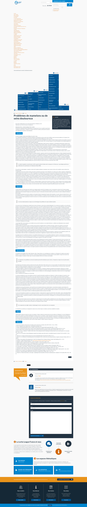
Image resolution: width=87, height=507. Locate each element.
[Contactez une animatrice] (49, 444)
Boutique (15, 62)
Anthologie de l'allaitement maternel (19, 52)
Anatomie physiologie (17, 31)
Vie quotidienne (16, 38)
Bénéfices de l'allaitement (17, 32)
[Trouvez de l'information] (58, 452)
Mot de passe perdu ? (56, 9)
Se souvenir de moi (56, 8)
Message (31, 410)
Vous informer (16, 24)
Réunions (15, 57)
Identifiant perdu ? (56, 10)
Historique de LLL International (18, 21)
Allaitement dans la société (17, 35)
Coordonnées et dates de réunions (64, 479)
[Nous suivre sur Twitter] (50, 5)
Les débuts (15, 34)
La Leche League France (17, 18)
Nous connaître (16, 15)
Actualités (15, 29)
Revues (15, 65)
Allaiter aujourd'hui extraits (18, 43)
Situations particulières (17, 36)
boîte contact (62, 400)
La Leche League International (18, 19)
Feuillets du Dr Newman (17, 45)
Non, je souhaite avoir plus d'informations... (59, 505)
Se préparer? (15, 33)
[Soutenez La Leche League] (68, 444)
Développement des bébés (17, 40)
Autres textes (15, 53)
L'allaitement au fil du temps (18, 39)
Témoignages (16, 55)
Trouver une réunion (17, 59)
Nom (31, 402)
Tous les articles (16, 41)
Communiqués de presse (17, 54)
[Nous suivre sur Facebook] (49, 5)
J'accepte (50, 505)
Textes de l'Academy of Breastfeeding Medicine (20, 49)
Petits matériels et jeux (17, 67)
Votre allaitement (16, 30)
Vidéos (15, 46)
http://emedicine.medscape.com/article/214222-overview (42, 340)
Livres (15, 64)
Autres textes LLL (16, 51)
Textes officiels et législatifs (18, 50)
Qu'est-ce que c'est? (16, 58)
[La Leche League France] (18, 2)
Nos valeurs (15, 17)
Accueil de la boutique (17, 63)
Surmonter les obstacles (17, 37)
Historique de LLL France (17, 20)
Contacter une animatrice (17, 25)
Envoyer (25, 113)
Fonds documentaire (17, 42)
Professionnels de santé (17, 66)
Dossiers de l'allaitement (17, 47)
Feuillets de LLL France (17, 44)
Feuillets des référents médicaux (18, 48)
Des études (15, 27)
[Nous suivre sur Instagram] (47, 5)
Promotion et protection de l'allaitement (19, 28)
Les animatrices (16, 16)
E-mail (31, 406)
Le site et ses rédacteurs (17, 22)
